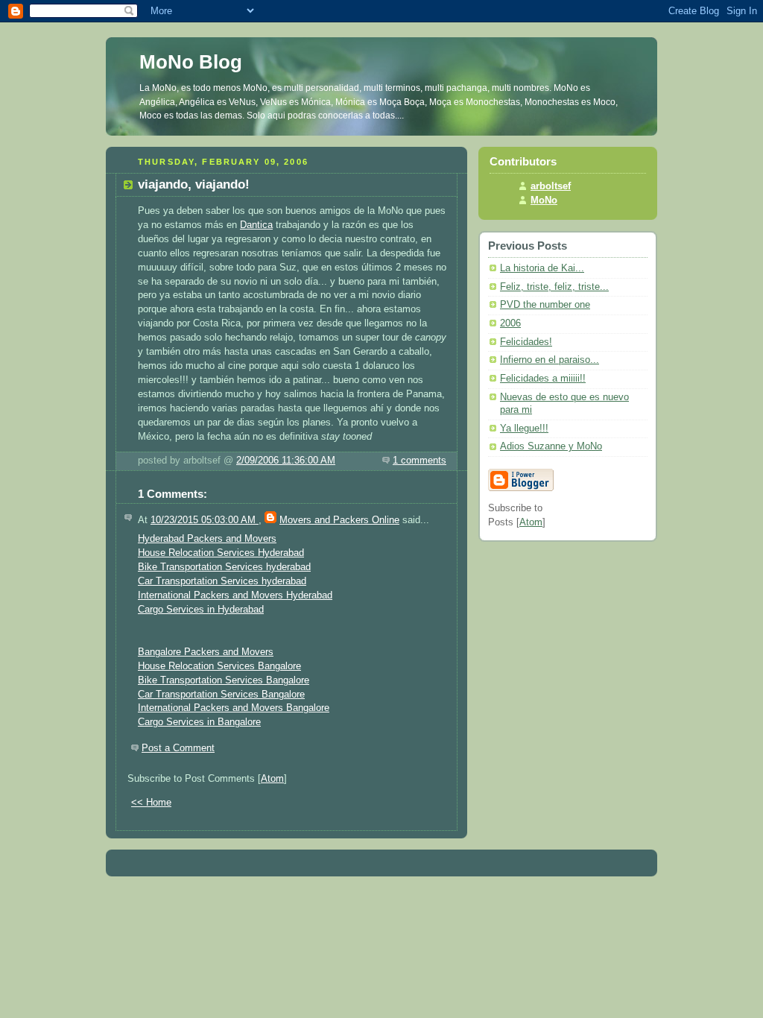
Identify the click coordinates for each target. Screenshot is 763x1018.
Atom (272, 779)
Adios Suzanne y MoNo (551, 446)
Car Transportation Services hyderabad (222, 581)
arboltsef (551, 186)
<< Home (151, 802)
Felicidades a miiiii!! (543, 378)
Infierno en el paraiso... (549, 360)
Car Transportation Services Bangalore (221, 694)
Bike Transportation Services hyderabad (224, 567)
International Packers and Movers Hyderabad (235, 595)
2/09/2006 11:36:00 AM (285, 460)
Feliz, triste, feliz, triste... (554, 287)
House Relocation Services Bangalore (219, 666)
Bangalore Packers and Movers (205, 652)
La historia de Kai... (542, 268)
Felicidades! (526, 342)
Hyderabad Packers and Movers (207, 539)
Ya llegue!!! (524, 428)
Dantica (256, 225)
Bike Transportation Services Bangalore (223, 680)
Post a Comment (178, 748)
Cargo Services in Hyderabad (201, 609)
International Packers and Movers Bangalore (233, 708)
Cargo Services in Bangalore (199, 722)
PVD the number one (545, 305)
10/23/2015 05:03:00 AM (205, 520)
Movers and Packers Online (339, 520)
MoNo (544, 200)
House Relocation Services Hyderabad (221, 553)
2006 (510, 323)
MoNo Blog (190, 62)
